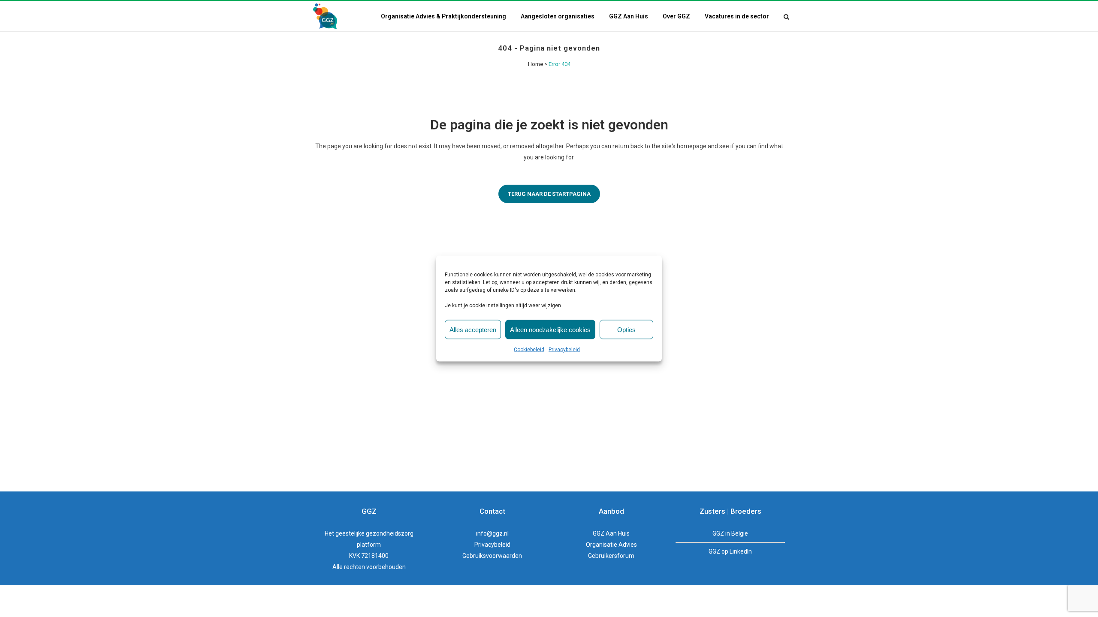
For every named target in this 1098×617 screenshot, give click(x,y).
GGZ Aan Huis (611, 533)
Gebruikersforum (611, 555)
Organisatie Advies (611, 544)
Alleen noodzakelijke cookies (550, 329)
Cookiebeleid (529, 350)
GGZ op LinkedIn (730, 551)
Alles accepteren (472, 329)
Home (535, 64)
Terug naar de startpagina (549, 194)
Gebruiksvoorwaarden (492, 555)
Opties (626, 329)
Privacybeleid (564, 350)
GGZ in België (730, 533)
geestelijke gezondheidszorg (374, 533)
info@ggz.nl (492, 533)
